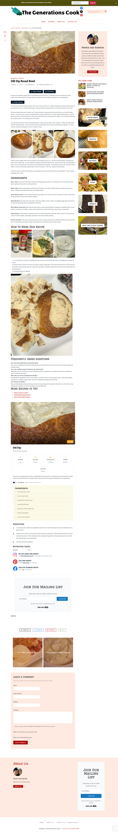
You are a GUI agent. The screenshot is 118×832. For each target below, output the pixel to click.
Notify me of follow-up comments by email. (25, 732)
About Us (61, 22)
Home (43, 22)
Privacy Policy (73, 822)
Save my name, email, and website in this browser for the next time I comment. (35, 726)
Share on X (25, 630)
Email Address (17, 693)
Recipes (51, 22)
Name (15, 685)
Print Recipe (50, 91)
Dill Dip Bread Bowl (23, 81)
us (23, 569)
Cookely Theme (66, 828)
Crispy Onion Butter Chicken (22, 397)
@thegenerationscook (27, 556)
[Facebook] (81, 8)
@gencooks (26, 563)
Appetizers (24, 28)
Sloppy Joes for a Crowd (21, 393)
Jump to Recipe (37, 91)
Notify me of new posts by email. (22, 737)
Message (15, 710)
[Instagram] (81, 15)
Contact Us (72, 22)
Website (15, 702)
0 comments (29, 84)
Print (63, 630)
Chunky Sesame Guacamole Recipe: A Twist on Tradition (96, 85)
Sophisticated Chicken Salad (22, 395)
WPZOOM (76, 828)
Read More (93, 72)
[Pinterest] (81, 11)
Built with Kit (43, 607)
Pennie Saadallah (45, 84)
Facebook (39, 630)
